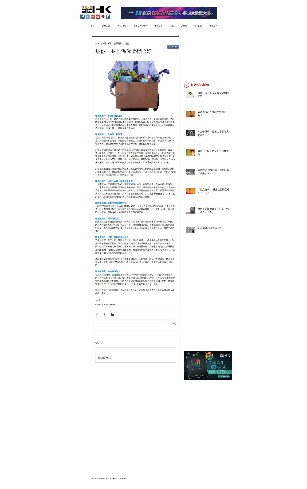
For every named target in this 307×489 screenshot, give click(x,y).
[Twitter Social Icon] (88, 17)
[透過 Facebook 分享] (96, 314)
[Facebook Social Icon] (82, 17)
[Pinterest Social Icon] (103, 17)
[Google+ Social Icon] (93, 17)
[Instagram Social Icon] (108, 17)
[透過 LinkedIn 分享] (112, 314)
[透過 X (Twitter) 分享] (104, 314)
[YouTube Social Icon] (98, 17)
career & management (105, 304)
